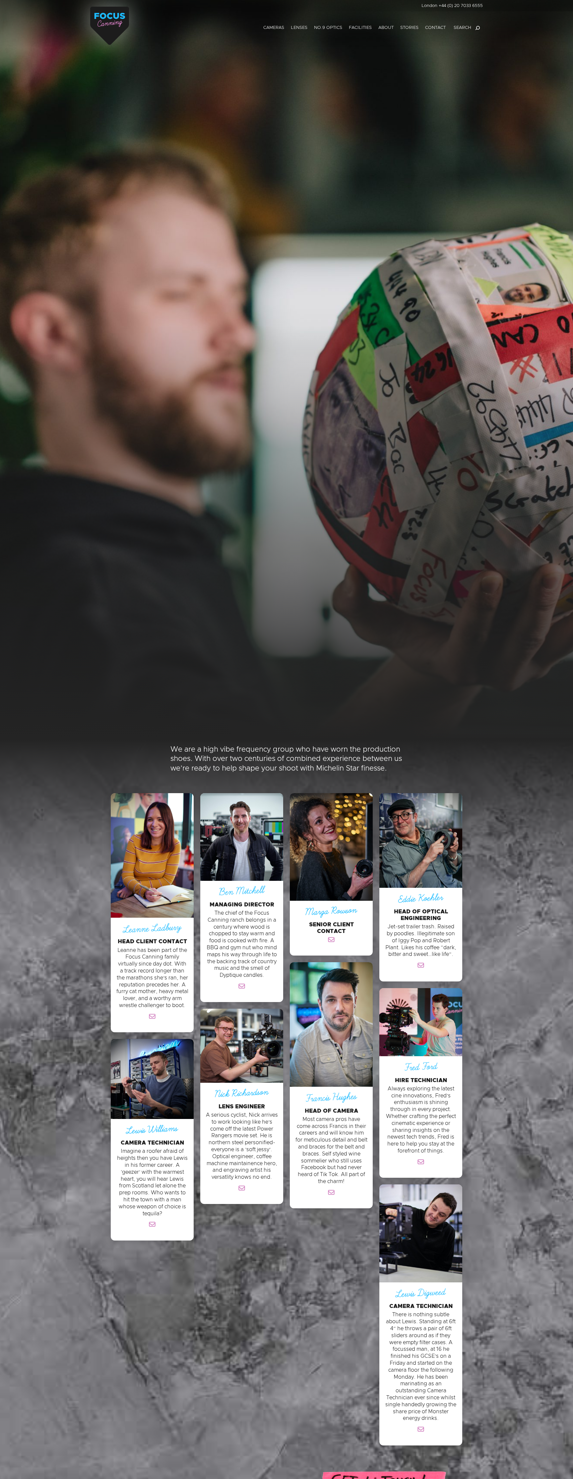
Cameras (273, 28)
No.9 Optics (328, 28)
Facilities (360, 28)
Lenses (299, 28)
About (386, 28)
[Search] (477, 28)
